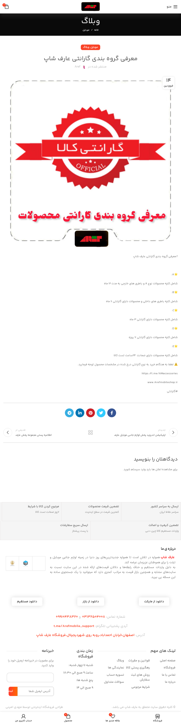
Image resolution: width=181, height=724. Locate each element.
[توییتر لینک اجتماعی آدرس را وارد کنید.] (101, 412)
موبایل (86, 30)
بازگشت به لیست (90, 432)
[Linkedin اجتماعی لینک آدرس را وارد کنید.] (79, 412)
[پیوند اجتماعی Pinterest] (90, 412)
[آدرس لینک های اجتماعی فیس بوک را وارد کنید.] (111, 412)
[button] (90, 601)
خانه (96, 30)
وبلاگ (86, 47)
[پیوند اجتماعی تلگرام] (69, 412)
